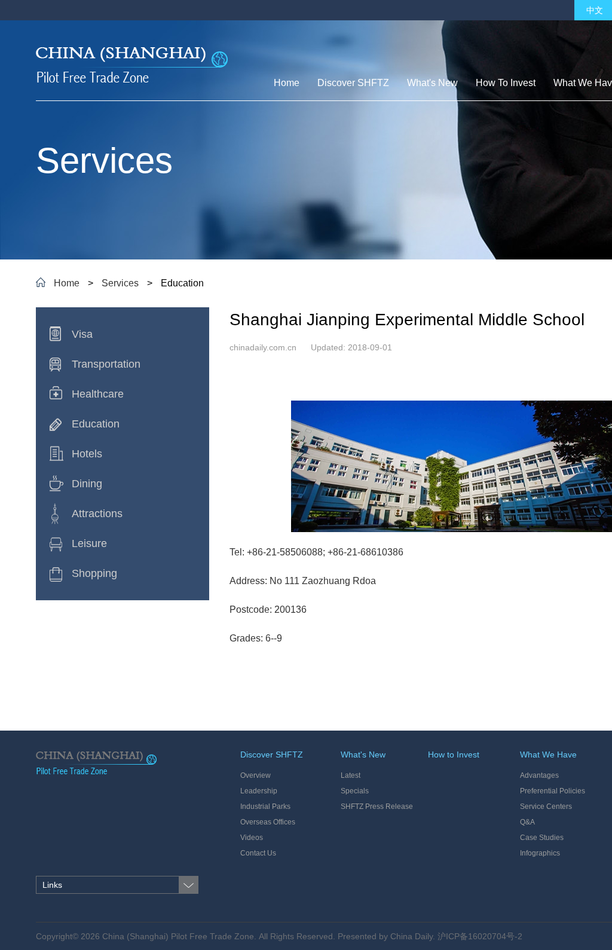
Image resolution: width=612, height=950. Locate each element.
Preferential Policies (552, 791)
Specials (355, 791)
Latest (350, 775)
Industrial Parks (265, 806)
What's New (363, 754)
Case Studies (542, 837)
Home (66, 283)
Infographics (540, 853)
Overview (255, 775)
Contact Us (258, 853)
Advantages (539, 775)
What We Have (548, 754)
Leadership (258, 791)
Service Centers (546, 806)
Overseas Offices (267, 822)
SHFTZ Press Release (377, 806)
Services (120, 283)
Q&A (527, 822)
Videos (251, 837)
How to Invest (453, 754)
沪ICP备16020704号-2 (479, 936)
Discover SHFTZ (271, 754)
